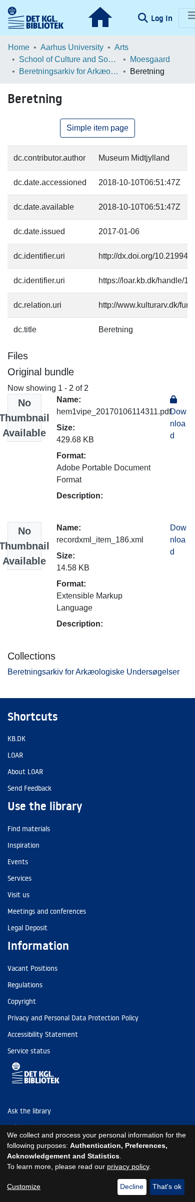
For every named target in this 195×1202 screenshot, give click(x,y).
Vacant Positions (33, 968)
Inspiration (24, 845)
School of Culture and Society (69, 59)
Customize (23, 1186)
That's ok (167, 1186)
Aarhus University (72, 47)
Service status (29, 1050)
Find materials (29, 828)
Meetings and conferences (47, 911)
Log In (162, 18)
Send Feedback (30, 788)
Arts (121, 47)
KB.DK (17, 738)
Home (19, 47)
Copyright (22, 1001)
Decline (132, 1186)
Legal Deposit (28, 927)
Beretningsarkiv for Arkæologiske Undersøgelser (69, 71)
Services (20, 878)
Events (18, 861)
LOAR (15, 755)
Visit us (19, 894)
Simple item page (97, 128)
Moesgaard (150, 59)
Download (178, 539)
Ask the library (29, 1110)
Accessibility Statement (43, 1034)
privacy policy (128, 1166)
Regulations (25, 984)
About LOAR (25, 771)
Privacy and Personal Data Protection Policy (73, 1017)
